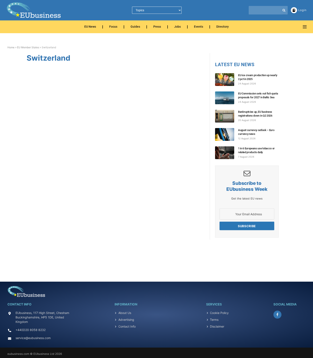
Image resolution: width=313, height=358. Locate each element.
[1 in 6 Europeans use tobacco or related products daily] (226, 152)
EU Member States (28, 47)
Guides (135, 27)
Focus (113, 27)
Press (157, 27)
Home (10, 47)
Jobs (177, 27)
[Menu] (305, 27)
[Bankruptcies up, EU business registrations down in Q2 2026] (226, 116)
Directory (222, 27)
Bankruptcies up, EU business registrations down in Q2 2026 (255, 113)
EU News (90, 27)
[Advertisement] (156, 258)
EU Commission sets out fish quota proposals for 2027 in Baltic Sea (258, 95)
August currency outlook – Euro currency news (256, 131)
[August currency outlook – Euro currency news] (226, 134)
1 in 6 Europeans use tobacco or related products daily (256, 150)
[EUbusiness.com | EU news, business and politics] (34, 10)
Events (198, 27)
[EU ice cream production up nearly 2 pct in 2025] (226, 79)
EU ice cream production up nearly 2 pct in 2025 (257, 77)
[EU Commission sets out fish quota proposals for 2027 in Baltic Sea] (226, 97)
